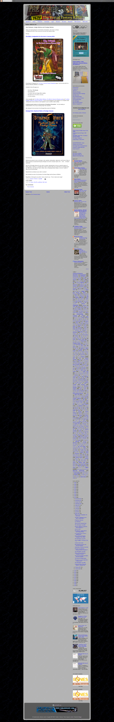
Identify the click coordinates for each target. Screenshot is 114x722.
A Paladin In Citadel (78, 226)
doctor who (75, 326)
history (86, 355)
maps (78, 378)
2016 (75, 570)
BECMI (79, 293)
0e (80, 277)
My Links (64, 21)
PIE (80, 407)
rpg (80, 416)
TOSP (81, 448)
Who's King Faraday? (83, 168)
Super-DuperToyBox (78, 189)
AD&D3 (86, 283)
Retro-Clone (75, 415)
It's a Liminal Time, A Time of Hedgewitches (80, 534)
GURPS (74, 351)
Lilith (87, 372)
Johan (87, 365)
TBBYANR (77, 441)
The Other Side (75, 117)
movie (85, 387)
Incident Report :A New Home (78, 139)
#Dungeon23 (83, 274)
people (74, 407)
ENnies (82, 337)
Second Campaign (76, 422)
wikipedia (85, 466)
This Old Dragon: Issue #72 (80, 538)
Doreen (81, 326)
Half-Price (78, 351)
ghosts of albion (84, 348)
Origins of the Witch (79, 403)
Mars (82, 378)
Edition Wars (85, 333)
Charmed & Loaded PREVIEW (78, 147)
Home (48, 192)
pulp (86, 409)
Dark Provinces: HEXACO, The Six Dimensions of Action (80, 228)
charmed (79, 306)
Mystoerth (70, 21)
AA (87, 282)
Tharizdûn (84, 442)
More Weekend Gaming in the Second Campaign (80, 545)
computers (83, 315)
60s (76, 281)
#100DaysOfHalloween (78, 273)
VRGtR (74, 461)
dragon (85, 327)
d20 (87, 317)
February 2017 (78, 567)
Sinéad (87, 426)
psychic (83, 409)
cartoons (81, 302)
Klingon (86, 369)
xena (73, 475)
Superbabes (75, 435)
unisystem (77, 453)
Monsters (58, 21)
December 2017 (78, 498)
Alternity (77, 287)
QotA (79, 410)
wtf (80, 474)
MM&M (85, 383)
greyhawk (80, 350)
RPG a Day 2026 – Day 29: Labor (80, 201)
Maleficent (74, 378)
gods (86, 349)
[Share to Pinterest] (31, 180)
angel (81, 287)
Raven (74, 411)
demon (86, 321)
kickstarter (83, 368)
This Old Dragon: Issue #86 (80, 562)
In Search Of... (76, 89)
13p (83, 277)
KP (73, 370)
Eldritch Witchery (42, 99)
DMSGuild (79, 325)
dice (82, 323)
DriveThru (36, 182)
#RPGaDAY (83, 276)
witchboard (85, 469)
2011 (75, 579)
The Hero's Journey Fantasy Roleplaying (47, 83)
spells (80, 430)
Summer (78, 434)
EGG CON (79, 334)
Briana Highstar (77, 300)
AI (74, 287)
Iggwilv (79, 360)
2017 (75, 497)
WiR (83, 467)
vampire (86, 456)
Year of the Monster (84, 475)
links (75, 374)
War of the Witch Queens (77, 102)
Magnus (79, 377)
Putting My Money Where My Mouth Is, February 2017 (80, 565)
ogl (84, 398)
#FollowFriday (75, 276)
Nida (87, 393)
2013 (75, 575)
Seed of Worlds (77, 179)
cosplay (86, 316)
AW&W (87, 289)
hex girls (75, 355)
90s (73, 282)
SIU (86, 427)
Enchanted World (76, 337)
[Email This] (26, 180)
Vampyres (75, 458)
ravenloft (79, 411)
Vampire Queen (78, 457)
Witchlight (74, 471)
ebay (79, 333)
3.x (29, 182)
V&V (85, 454)
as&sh (74, 289)
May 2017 (77, 510)
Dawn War (78, 321)
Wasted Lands (82, 462)
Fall (81, 338)
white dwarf (83, 464)
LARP (80, 371)
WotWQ (75, 474)
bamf (79, 291)
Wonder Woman (82, 471)
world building (77, 473)
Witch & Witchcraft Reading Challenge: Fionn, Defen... (80, 537)
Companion (75, 315)
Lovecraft (76, 375)
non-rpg (87, 394)
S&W (43, 182)
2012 (75, 577)
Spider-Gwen (85, 430)
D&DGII (83, 317)
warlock (74, 462)
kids (73, 369)
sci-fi (84, 420)
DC (82, 321)
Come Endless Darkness (78, 312)
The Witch (37, 99)
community (80, 314)
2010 (75, 580)
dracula (79, 327)
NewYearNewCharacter (78, 393)
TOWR (84, 448)
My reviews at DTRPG (77, 153)
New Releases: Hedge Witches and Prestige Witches (81, 531)
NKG (83, 394)
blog (87, 296)
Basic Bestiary (76, 292)
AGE (87, 286)
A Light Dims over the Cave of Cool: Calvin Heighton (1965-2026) (82, 645)
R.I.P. (83, 410)
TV (78, 452)
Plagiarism (83, 407)
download (85, 326)
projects (74, 409)
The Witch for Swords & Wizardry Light (55, 99)
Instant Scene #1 (76, 148)
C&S (73, 301)
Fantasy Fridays (81, 339)
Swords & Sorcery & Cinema (78, 98)
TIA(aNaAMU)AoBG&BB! (76, 447)
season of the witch (82, 421)
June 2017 (77, 508)
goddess (81, 349)
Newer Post (29, 192)
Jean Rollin (75, 365)
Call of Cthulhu (78, 301)
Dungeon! (74, 333)
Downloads (46, 21)
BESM (84, 293)
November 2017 (78, 500)
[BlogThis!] (27, 180)
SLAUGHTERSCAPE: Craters (78, 142)
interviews (86, 361)
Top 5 (77, 448)
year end (77, 475)
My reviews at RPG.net (77, 154)
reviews (86, 415)
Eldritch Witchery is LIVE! (83, 607)
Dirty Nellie (86, 323)
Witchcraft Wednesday (78, 470)
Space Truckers (80, 429)
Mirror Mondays (78, 383)
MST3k (81, 388)
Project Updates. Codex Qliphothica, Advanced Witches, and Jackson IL (80, 63)
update (83, 453)
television (75, 442)
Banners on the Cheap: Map (78, 155)
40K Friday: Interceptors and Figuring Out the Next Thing (83, 252)
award (76, 291)
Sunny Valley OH (84, 434)
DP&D (74, 327)
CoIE (86, 311)
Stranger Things (84, 433)
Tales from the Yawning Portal (80, 523)
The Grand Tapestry (78, 160)
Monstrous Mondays (77, 92)
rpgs (79, 417)
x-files (86, 474)
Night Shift (77, 394)
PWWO (74, 410)
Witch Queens (77, 21)
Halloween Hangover (84, 351)
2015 (75, 572)
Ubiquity (81, 452)
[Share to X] (28, 180)
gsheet (86, 350)
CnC (75, 311)
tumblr (76, 452)
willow (74, 467)
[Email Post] (44, 178)
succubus (74, 434)
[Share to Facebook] (30, 180)
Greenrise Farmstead (78, 262)
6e (78, 281)
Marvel (86, 378)
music (85, 388)
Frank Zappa (85, 343)
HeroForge (83, 354)
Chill (77, 307)
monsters (83, 384)
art (80, 288)
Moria (81, 387)
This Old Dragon (82, 446)
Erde (86, 337)
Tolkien (74, 448)
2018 (75, 495)
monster (74, 384)
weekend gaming (82, 463)
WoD (78, 471)
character (75, 305)
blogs (83, 297)
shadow (87, 422)
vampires (86, 457)
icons (75, 360)
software (83, 428)
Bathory (84, 292)
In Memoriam (84, 360)
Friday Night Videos (79, 344)
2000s (85, 278)
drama (86, 331)
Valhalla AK (81, 456)
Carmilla (75, 302)
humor (80, 358)
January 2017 (78, 568)
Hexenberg (81, 355)
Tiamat (84, 447)
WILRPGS (79, 467)
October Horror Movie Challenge (79, 93)
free (73, 344)
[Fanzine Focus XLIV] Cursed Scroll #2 (83, 238)
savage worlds (77, 420)
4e (83, 279)
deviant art (78, 323)
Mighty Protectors (79, 382)
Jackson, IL (75, 90)
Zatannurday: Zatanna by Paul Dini (81, 547)
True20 (87, 451)
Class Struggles (78, 308)
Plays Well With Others (77, 96)
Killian (77, 369)
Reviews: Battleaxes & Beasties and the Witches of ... (81, 527)
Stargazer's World (77, 200)
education (74, 334)
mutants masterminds (77, 389)
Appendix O (28, 21)
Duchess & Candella (83, 332)
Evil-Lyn (78, 338)
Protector (78, 409)
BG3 (87, 293)
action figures (80, 283)
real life (80, 412)
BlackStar (82, 296)
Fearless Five (76, 340)
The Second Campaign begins (80, 558)
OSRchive (78, 404)
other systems (85, 404)
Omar (80, 399)
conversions (75, 316)
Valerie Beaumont (75, 456)
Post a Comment (30, 186)
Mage (79, 376)
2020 (75, 492)
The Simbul (81, 445)
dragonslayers (80, 331)
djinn (75, 325)
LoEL (81, 374)
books (87, 298)
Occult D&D (84, 397)
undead (87, 452)
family (85, 338)
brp (81, 300)
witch (46, 182)
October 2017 (78, 502)
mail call (84, 377)
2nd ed (74, 279)
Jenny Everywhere (81, 365)
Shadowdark (84, 423)
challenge (83, 303)
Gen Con (76, 348)
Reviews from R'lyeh (78, 236)
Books (34, 21)
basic (83, 291)
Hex (87, 354)
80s (85, 281)
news (85, 392)
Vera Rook (81, 458)
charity (74, 306)
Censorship (74, 303)
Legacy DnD (85, 371)
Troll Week (82, 451)
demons (76, 322)
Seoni (83, 422)
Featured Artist (75, 87)
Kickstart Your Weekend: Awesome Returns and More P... (81, 549)
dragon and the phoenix (77, 328)
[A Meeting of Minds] (78, 161)
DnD (85, 325)
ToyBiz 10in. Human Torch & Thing (82, 191)
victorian (86, 458)
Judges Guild (85, 366)
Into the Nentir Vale (78, 363)
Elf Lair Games (85, 334)
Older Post (67, 192)
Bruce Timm (85, 300)
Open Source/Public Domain (79, 400)
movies (74, 388)
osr (73, 404)
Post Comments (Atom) (35, 194)
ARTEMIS (85, 288)
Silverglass (82, 426)
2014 (75, 574)
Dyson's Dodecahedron (79, 261)
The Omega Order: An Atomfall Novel (80, 145)
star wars (77, 433)
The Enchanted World (77, 99)
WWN (83, 474)
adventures (81, 286)
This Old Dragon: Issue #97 (80, 551)
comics (86, 312)
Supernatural (86, 435)
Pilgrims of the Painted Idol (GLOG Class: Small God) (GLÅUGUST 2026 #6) (80, 181)
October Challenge (77, 398)
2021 (75, 490)
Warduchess (85, 461)
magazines (74, 376)
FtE (78, 345)
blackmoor (76, 296)
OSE (85, 403)
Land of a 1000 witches (81, 370)
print (85, 408)
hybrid (81, 359)
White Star (80, 466)
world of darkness (85, 473)
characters (84, 305)
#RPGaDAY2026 (75, 277)
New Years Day (80, 392)
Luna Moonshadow (84, 375)
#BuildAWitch (75, 274)
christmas (82, 307)
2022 (75, 489)
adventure (75, 286)
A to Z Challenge (80, 282)
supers (75, 436)
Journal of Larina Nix (78, 366)
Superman (80, 435)
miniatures (86, 382)
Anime (85, 287)
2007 (75, 585)
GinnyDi (76, 349)
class (87, 307)
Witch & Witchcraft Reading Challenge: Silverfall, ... (80, 554)
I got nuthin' (85, 359)
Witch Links (85, 21)
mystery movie (85, 389)
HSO (74, 358)
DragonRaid (74, 331)
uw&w (81, 454)
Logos (52, 21)
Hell (77, 354)
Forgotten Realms (77, 343)
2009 (75, 582)
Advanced (75, 284)
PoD (81, 408)
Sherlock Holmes (76, 426)
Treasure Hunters (76, 451)
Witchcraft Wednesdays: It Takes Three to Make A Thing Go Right (83, 636)
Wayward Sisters (75, 463)
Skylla (74, 428)
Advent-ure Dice (83, 284)
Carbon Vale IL (86, 301)
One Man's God (76, 95)
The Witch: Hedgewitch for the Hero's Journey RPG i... (80, 518)
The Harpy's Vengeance (77, 138)
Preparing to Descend (79, 520)
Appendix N (75, 288)
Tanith (76, 440)
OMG (84, 399)
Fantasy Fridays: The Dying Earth (82, 626)
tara (79, 440)
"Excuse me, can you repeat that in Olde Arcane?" (81, 560)
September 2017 (78, 503)
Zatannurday (83, 476)
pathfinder (40, 182)
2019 (75, 494)
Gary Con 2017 (78, 529)
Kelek (78, 368)
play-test (76, 408)
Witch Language (79, 469)
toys (87, 448)
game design (83, 345)
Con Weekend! (77, 521)
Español (74, 338)
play (87, 407)
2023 (75, 487)
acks (75, 283)
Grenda (74, 350)
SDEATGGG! (75, 421)
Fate (87, 339)
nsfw (75, 397)
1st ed (79, 278)
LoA (78, 374)
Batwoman (74, 293)
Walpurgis (79, 461)
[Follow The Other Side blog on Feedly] (77, 127)
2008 (75, 583)
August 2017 (77, 505)
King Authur (81, 369)
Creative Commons (77, 317)
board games (80, 298)
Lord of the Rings (85, 374)
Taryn (87, 440)
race (86, 410)
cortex (81, 316)
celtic (85, 302)
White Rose (74, 466)
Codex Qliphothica (81, 311)
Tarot (84, 440)
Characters (40, 21)
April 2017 (77, 511)
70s (81, 281)
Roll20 (77, 416)
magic (83, 376)
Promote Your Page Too (76, 119)
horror (83, 357)
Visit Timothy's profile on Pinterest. (79, 112)
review (80, 415)
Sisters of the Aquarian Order (79, 427)
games (74, 346)
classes (31, 182)
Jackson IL (84, 364)
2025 (75, 484)
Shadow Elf (76, 423)
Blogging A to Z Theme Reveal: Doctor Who (82, 617)
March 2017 (77, 513)
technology (84, 441)
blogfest (77, 297)
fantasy (74, 339)
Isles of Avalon (76, 364)
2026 (75, 482)
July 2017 (77, 506)
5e (87, 279)
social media (79, 428)
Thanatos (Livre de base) (77, 144)
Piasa (77, 407)
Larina (74, 371)
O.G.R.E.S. (78, 397)
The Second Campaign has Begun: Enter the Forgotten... (81, 556)
